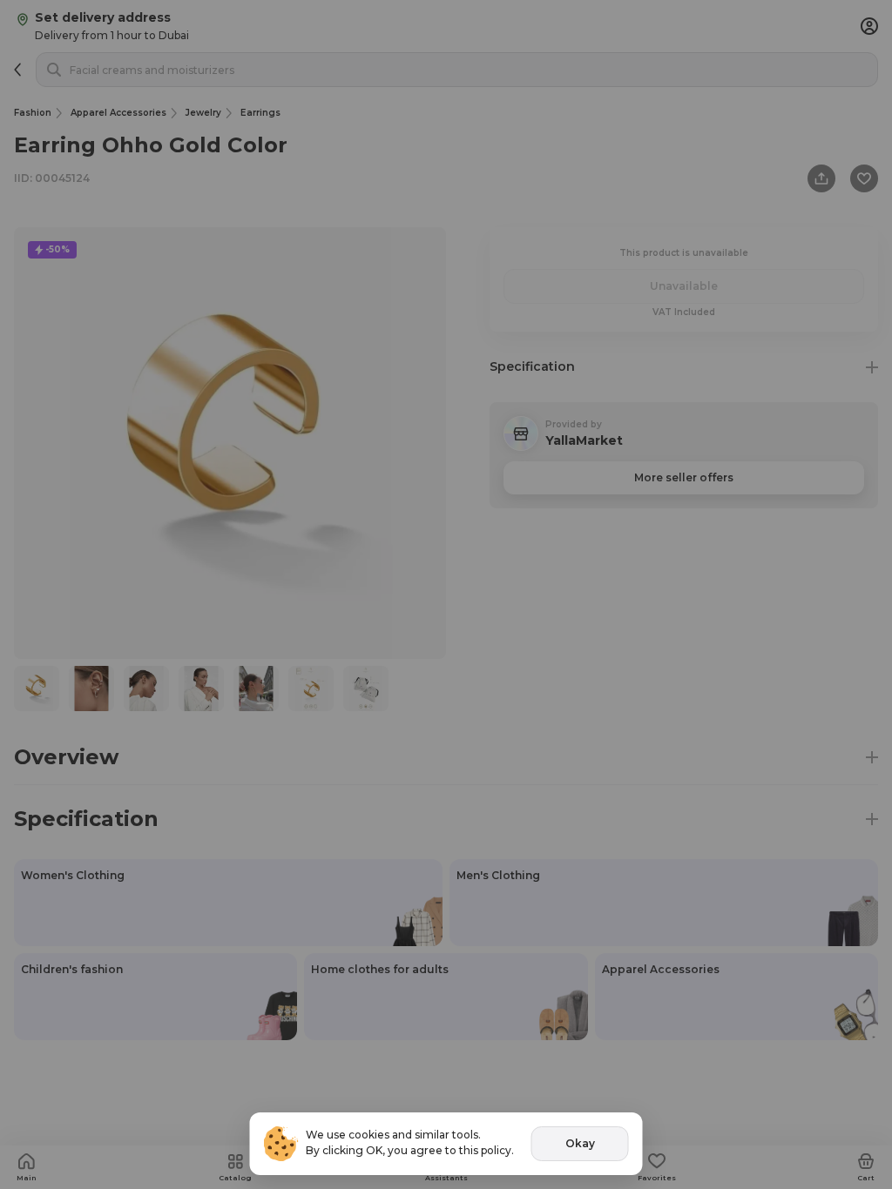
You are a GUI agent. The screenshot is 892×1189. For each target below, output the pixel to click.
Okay (580, 1143)
